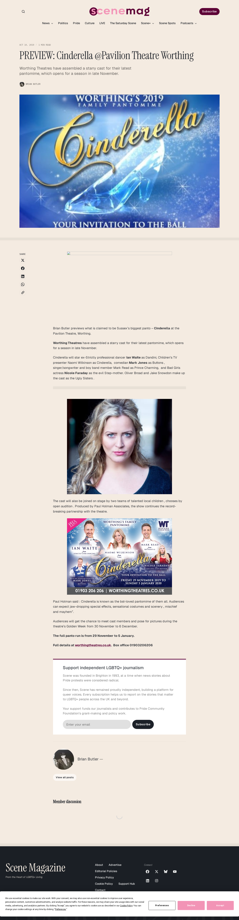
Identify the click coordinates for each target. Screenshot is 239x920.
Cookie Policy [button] (126, 905)
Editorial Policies (106, 871)
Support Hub (126, 884)
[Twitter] (156, 871)
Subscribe (209, 11)
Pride (76, 23)
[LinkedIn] (147, 880)
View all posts (65, 777)
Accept (220, 905)
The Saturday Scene (123, 23)
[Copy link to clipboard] (22, 292)
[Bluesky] (165, 871)
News (46, 23)
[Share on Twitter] (22, 260)
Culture (89, 23)
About (99, 865)
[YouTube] (174, 871)
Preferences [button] (60, 909)
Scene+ (146, 23)
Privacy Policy (104, 877)
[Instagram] (156, 880)
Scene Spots (167, 23)
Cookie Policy (104, 884)
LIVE (102, 23)
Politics (63, 23)
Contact (100, 890)
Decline (191, 905)
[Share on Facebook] (22, 268)
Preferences (162, 905)
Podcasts (187, 23)
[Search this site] (23, 11)
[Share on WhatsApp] (22, 284)
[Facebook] (147, 871)
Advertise (115, 865)
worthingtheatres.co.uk (93, 645)
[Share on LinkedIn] (22, 276)
